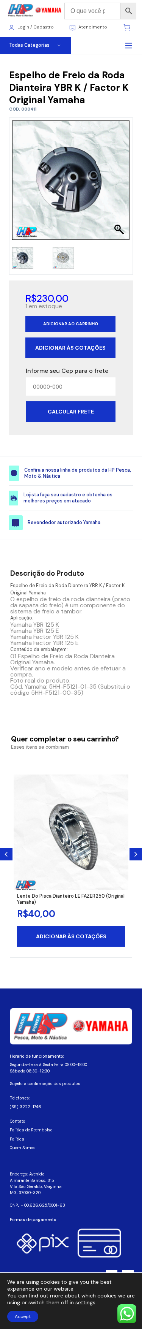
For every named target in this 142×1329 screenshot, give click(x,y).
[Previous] (6, 854)
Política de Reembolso (31, 1130)
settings (85, 1302)
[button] (120, 183)
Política (17, 1139)
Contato (17, 1121)
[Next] (136, 854)
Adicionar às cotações (70, 347)
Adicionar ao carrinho (70, 323)
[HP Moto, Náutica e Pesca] (35, 10)
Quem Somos (23, 1147)
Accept (23, 1316)
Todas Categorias (29, 45)
